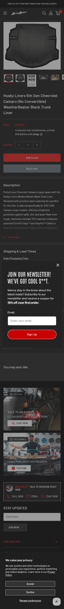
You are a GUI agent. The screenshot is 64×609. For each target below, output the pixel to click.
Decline (30, 592)
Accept (30, 583)
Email (11, 312)
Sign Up (32, 334)
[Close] (58, 265)
